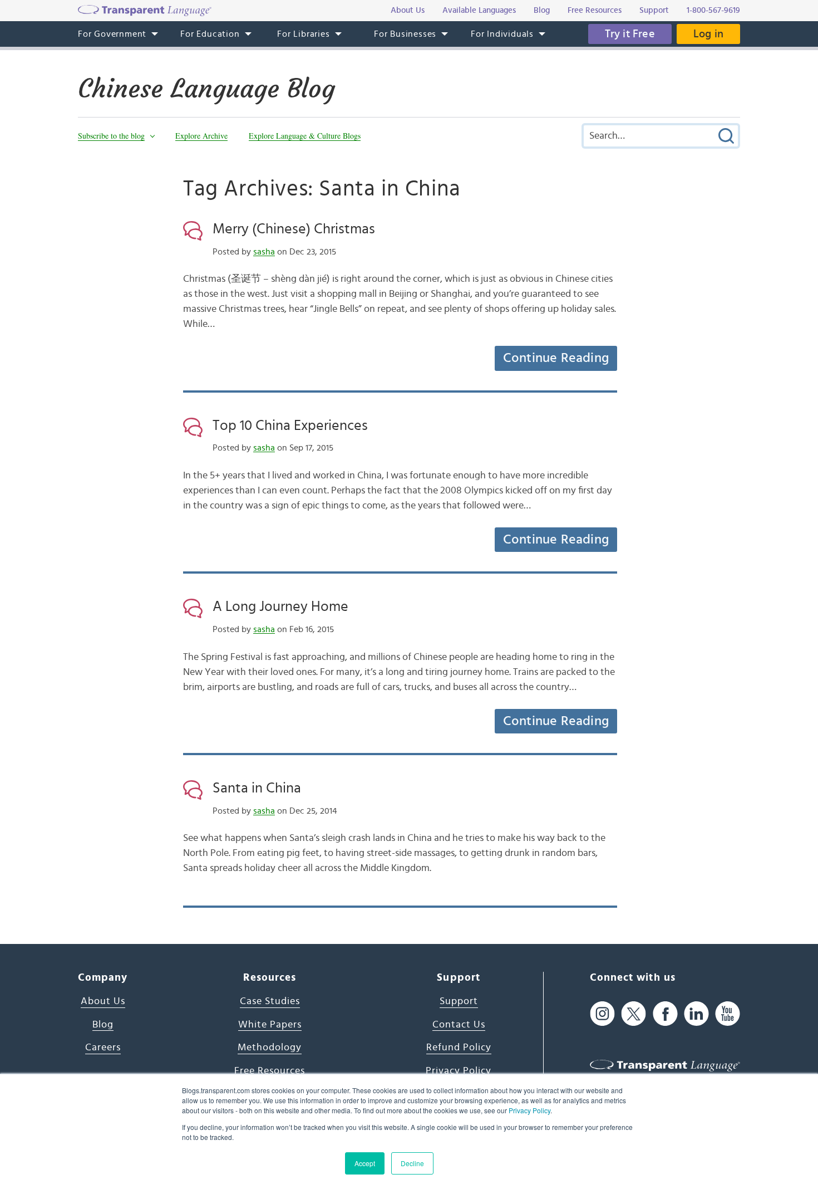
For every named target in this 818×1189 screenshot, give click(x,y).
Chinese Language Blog (206, 88)
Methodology (270, 1048)
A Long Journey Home (280, 606)
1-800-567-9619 (713, 10)
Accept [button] (364, 1163)
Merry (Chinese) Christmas (294, 229)
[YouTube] (727, 1013)
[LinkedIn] (696, 1013)
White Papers (270, 1025)
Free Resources (269, 1071)
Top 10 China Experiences (290, 425)
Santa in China (257, 788)
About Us (103, 1001)
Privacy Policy (529, 1110)
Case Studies (270, 1001)
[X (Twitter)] (633, 1013)
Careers (103, 1048)
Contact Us (458, 1025)
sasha (264, 251)
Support (459, 1001)
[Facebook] (665, 1013)
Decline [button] (412, 1163)
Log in (708, 34)
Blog (103, 1025)
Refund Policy (458, 1048)
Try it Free (630, 34)
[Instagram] (602, 1013)
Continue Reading (556, 358)
